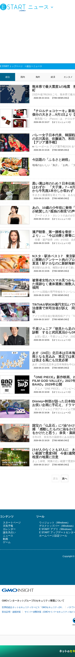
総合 (29, 66)
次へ (64, 478)
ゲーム (7, 542)
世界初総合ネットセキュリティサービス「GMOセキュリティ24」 (33, 607)
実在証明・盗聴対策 (11, 612)
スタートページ (12, 522)
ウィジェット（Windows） (54, 522)
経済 (53, 77)
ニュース (37, 66)
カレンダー (9, 529)
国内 (23, 77)
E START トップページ (11, 66)
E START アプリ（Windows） (56, 529)
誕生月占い (9, 532)
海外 (38, 77)
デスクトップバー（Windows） (57, 525)
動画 (5, 538)
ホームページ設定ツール (53, 535)
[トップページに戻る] (13, 7)
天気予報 (8, 525)
